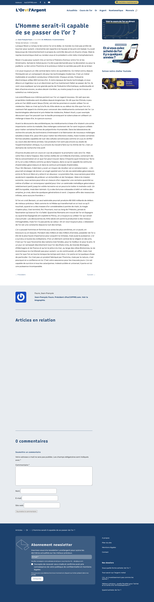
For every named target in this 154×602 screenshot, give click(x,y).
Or (96, 10)
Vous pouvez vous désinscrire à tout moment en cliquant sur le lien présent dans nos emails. (59, 573)
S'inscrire (37, 579)
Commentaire (22, 465)
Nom (17, 491)
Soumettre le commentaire (26, 511)
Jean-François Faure (25, 39)
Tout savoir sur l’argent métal (114, 573)
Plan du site (107, 543)
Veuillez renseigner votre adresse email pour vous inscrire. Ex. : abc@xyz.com (57, 561)
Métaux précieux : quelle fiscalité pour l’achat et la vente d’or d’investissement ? (120, 584)
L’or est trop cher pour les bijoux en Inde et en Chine (40, 355)
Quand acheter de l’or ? (111, 590)
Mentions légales (109, 547)
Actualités (72, 10)
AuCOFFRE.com (30, 2)
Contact (105, 552)
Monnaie (130, 10)
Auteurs (18, 2)
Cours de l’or (86, 10)
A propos (105, 538)
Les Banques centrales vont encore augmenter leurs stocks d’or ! (45, 424)
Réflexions (47, 39)
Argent (103, 10)
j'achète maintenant (127, 2)
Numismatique (116, 10)
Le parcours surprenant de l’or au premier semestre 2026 (41, 389)
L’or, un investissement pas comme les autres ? (117, 578)
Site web (19, 505)
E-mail (18, 498)
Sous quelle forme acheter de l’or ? (116, 568)
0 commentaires (58, 39)
